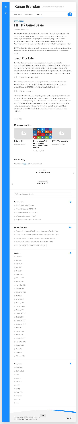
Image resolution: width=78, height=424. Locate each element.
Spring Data (19, 392)
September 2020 (21, 292)
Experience (28, 14)
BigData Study (20, 371)
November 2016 (21, 342)
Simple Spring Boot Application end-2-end (28, 219)
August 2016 (20, 345)
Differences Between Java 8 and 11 (26, 216)
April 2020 (19, 296)
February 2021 (20, 278)
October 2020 (20, 288)
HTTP (16, 21)
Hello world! (18, 141)
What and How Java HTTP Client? (26, 209)
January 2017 (20, 334)
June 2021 (19, 271)
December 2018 (20, 313)
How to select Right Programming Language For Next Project (41, 231)
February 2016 (20, 356)
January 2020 (20, 303)
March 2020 (19, 299)
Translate (19, 396)
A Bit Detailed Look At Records (25, 205)
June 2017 (19, 327)
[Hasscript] (6, 13)
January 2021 (20, 281)
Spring (18, 388)
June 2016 (19, 349)
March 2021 (19, 274)
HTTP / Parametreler (60, 141)
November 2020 (21, 285)
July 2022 (19, 260)
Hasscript (17, 14)
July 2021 (19, 267)
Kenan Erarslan (27, 6)
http (20, 119)
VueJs (18, 403)
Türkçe (38, 14)
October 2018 (20, 317)
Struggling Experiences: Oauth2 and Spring (42, 238)
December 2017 (20, 320)
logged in (26, 164)
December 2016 (20, 338)
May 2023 (19, 256)
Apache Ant (19, 367)
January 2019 (20, 310)
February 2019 (20, 306)
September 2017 (21, 324)
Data (17, 374)
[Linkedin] (6, 6)
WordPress (25, 419)
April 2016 (19, 352)
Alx (36, 419)
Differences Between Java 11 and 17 (26, 212)
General (18, 378)
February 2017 (20, 331)
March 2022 (19, 264)
